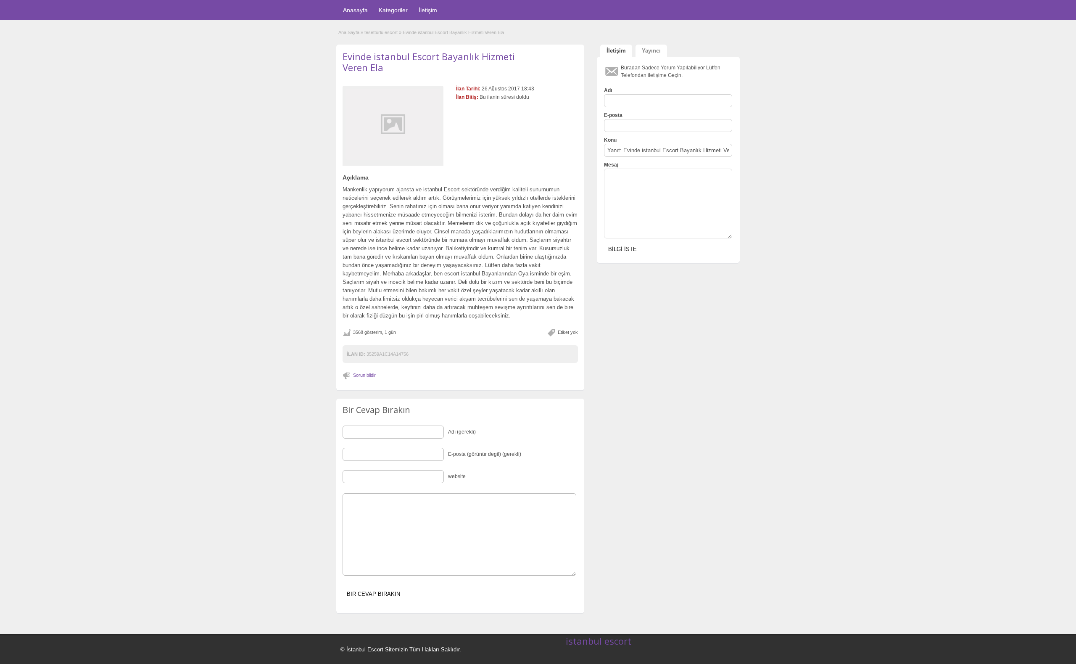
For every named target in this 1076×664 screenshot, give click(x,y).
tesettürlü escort (381, 32)
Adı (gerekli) (462, 432)
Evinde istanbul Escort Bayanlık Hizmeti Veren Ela (429, 62)
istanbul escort (598, 641)
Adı (608, 90)
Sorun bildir (364, 375)
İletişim (428, 10)
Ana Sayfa (348, 32)
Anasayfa (355, 10)
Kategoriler (393, 10)
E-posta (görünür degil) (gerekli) (484, 454)
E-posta (613, 115)
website (457, 476)
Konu (610, 140)
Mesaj (611, 165)
